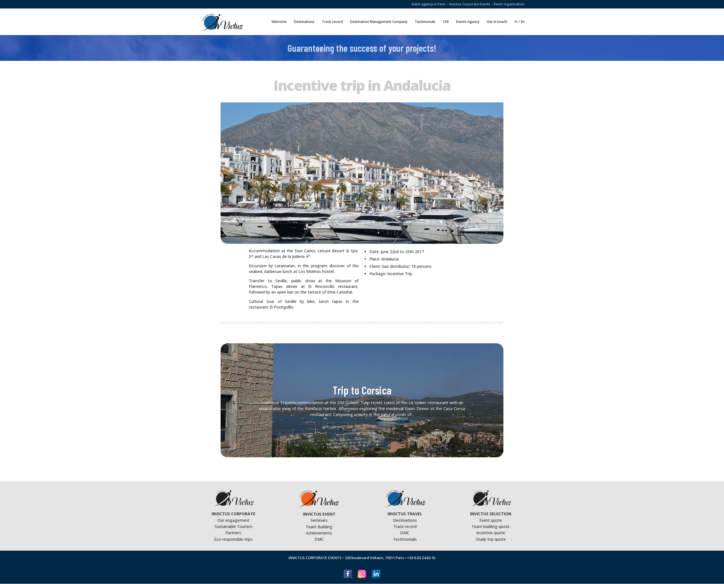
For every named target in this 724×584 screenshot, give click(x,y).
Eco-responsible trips (233, 539)
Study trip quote (491, 539)
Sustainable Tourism (233, 526)
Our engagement (233, 520)
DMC (319, 539)
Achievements (319, 533)
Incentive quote (490, 532)
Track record (332, 22)
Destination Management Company (378, 22)
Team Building (319, 526)
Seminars (319, 520)
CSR (446, 22)
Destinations (304, 22)
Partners (233, 532)
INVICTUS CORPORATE (233, 513)
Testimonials (425, 22)
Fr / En (520, 22)
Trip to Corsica (362, 390)
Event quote (490, 520)
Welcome (279, 22)
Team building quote (490, 526)
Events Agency (467, 22)
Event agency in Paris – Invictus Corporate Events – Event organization (468, 5)
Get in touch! (497, 22)
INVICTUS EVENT (319, 514)
